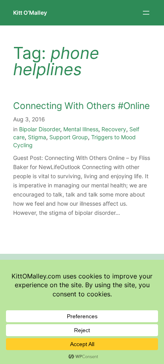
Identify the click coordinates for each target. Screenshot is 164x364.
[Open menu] (146, 13)
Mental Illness (80, 129)
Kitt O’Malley (30, 12)
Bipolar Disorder (39, 129)
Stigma (37, 137)
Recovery (114, 129)
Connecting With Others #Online (81, 106)
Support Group (68, 137)
